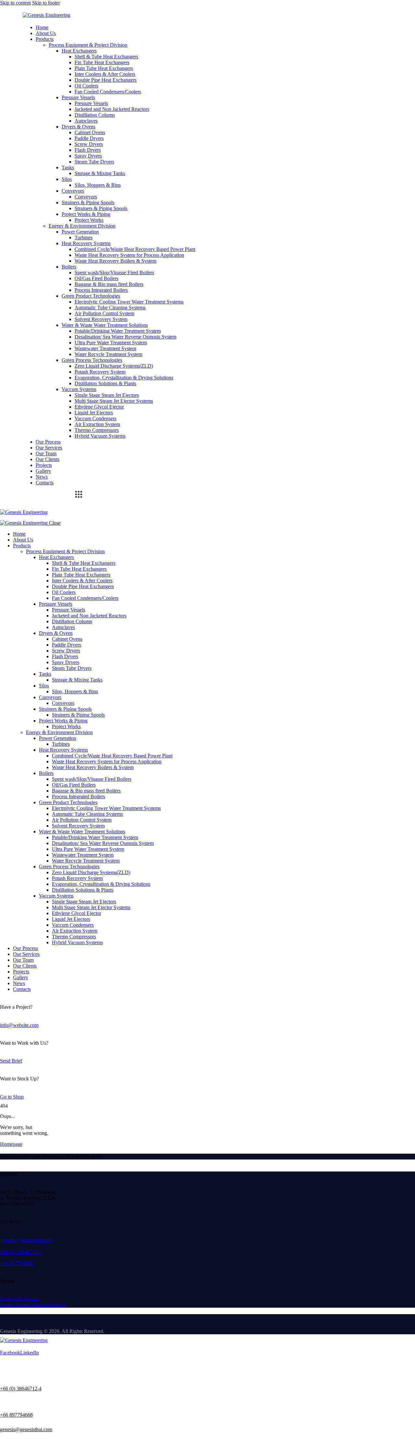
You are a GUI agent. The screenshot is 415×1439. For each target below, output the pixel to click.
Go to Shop (12, 1097)
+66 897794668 (16, 1263)
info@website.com (19, 1025)
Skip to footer (46, 3)
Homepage (11, 1144)
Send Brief (11, 1061)
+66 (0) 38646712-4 (21, 1252)
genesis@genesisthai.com (26, 1240)
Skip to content (15, 3)
